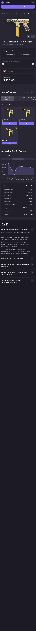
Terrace (20, 13)
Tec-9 (15, 13)
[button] (18, 71)
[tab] (6, 159)
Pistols (10, 13)
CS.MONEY (4, 13)
